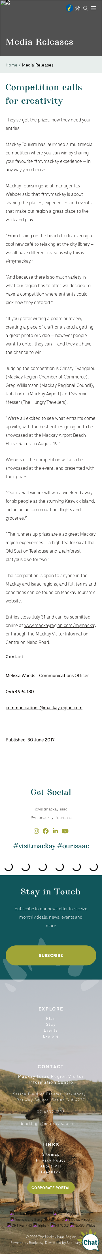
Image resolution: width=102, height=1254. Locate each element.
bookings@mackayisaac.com (51, 1123)
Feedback (51, 1172)
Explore (51, 1036)
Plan (51, 1018)
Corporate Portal (50, 1187)
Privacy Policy (51, 1160)
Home (12, 65)
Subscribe (51, 955)
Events (51, 1030)
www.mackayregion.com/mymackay (60, 625)
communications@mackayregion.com (44, 707)
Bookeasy (36, 1242)
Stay (51, 1024)
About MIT (51, 1166)
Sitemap (51, 1154)
